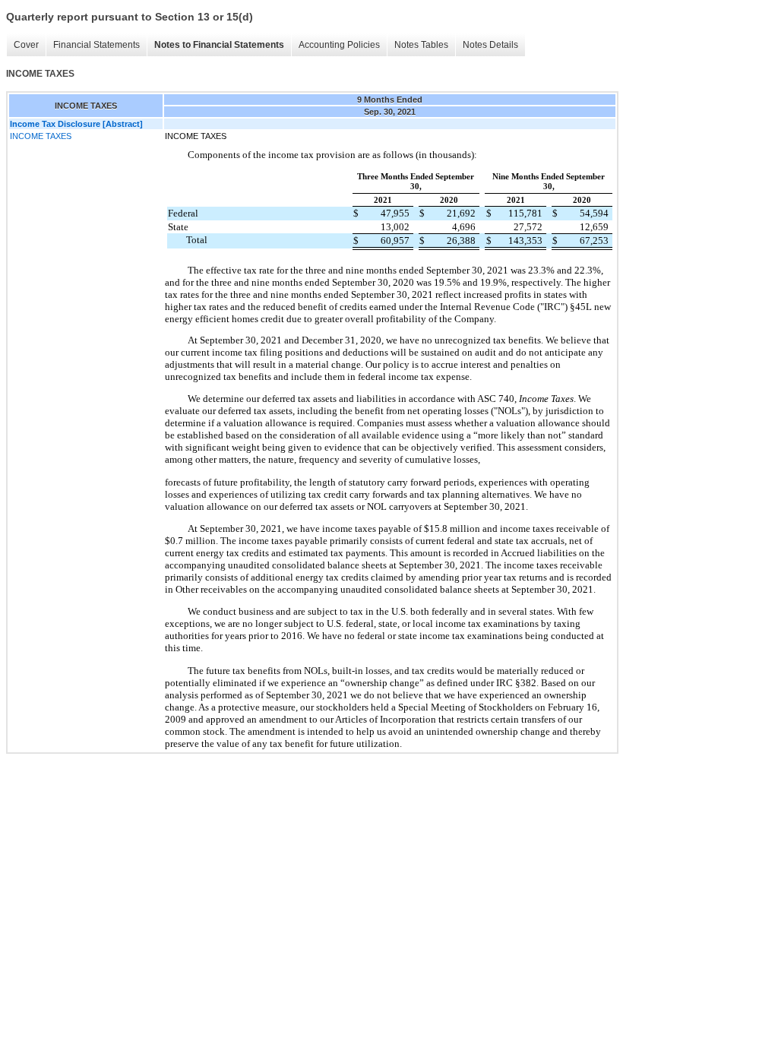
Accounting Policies (339, 45)
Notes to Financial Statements (219, 45)
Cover (26, 45)
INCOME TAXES (40, 136)
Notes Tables (421, 45)
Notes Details (490, 45)
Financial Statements (96, 45)
